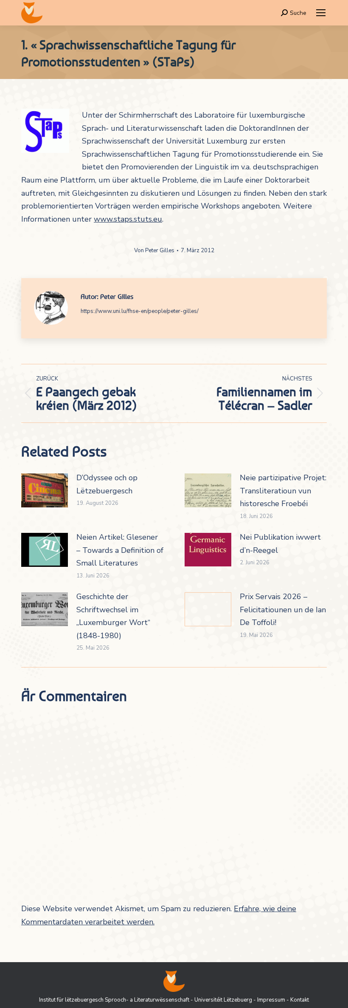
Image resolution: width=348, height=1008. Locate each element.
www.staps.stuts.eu (128, 219)
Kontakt (299, 1000)
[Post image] (44, 490)
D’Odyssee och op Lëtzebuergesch (107, 484)
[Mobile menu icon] (321, 13)
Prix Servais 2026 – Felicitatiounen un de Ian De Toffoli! (283, 609)
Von (154, 250)
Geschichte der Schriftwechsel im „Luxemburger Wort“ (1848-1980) (113, 616)
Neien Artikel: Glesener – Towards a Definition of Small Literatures (119, 550)
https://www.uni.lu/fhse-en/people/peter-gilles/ (140, 311)
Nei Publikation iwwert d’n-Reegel (280, 543)
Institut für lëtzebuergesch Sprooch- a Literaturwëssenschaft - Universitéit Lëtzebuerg (145, 1000)
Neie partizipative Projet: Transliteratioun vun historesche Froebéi (283, 491)
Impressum (271, 1000)
